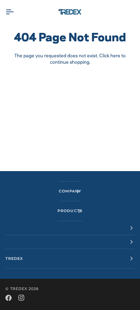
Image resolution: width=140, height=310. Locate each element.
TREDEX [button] (14, 258)
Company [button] (70, 191)
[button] (70, 228)
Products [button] (69, 210)
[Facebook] (8, 298)
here (115, 56)
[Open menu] (15, 12)
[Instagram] (21, 298)
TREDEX (18, 288)
